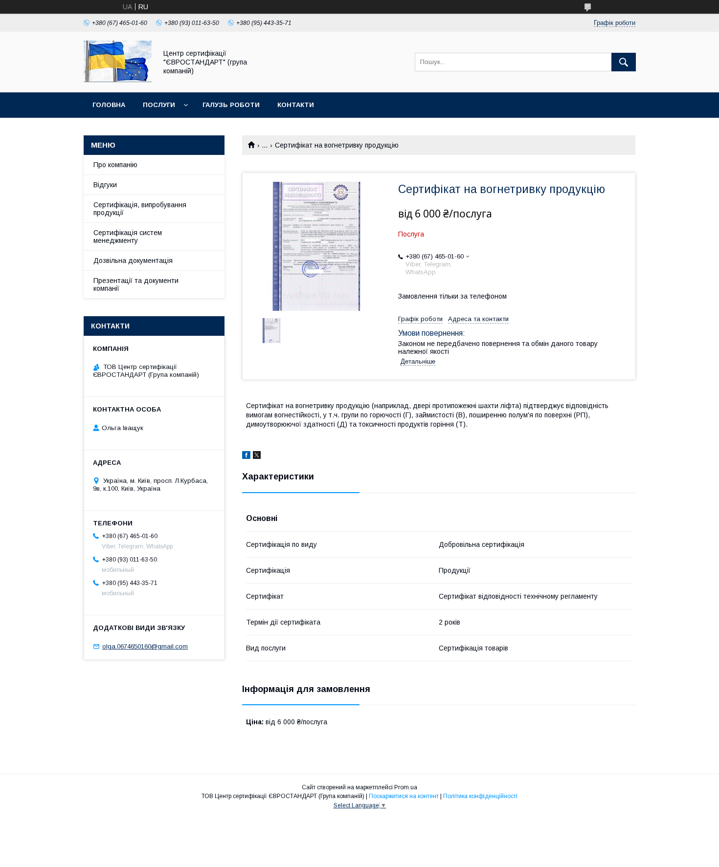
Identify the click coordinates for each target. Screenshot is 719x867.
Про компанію (115, 165)
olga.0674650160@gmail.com (145, 646)
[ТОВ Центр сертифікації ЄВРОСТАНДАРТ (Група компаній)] (118, 80)
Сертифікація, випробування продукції (139, 209)
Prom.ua (405, 787)
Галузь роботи (231, 104)
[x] (257, 456)
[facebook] (246, 456)
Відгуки (105, 185)
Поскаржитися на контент (404, 796)
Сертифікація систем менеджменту (127, 236)
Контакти (295, 104)
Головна (108, 104)
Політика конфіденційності (480, 796)
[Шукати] (623, 62)
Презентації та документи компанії (136, 284)
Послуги (159, 104)
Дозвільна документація (133, 260)
